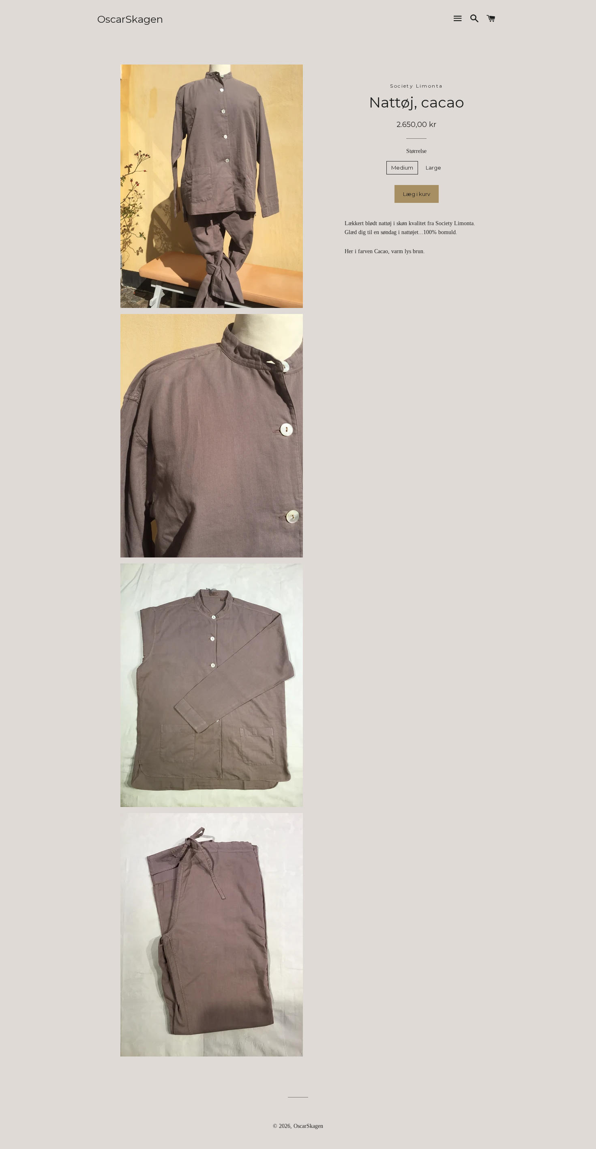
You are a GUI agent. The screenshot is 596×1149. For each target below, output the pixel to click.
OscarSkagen (130, 19)
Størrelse (416, 151)
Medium (402, 167)
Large (433, 167)
